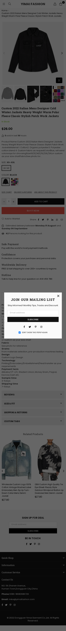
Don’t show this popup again (34, 332)
